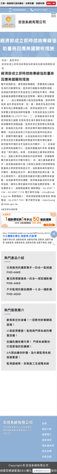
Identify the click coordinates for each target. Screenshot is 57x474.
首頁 (44, 423)
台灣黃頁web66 (42, 470)
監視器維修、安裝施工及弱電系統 (28, 363)
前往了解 (51, 3)
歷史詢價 (47, 451)
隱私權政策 (48, 445)
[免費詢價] (54, 234)
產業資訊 (47, 440)
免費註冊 (47, 456)
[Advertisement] (28, 397)
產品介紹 (47, 429)
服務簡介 (47, 434)
